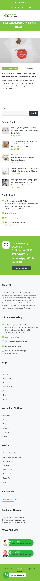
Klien (5, 391)
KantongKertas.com (22, 569)
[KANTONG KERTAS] (11, 15)
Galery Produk (8, 387)
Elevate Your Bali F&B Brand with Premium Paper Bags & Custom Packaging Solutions (22, 157)
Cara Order (7, 378)
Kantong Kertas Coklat (10, 453)
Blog (15, 68)
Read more (27, 308)
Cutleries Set (7, 474)
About (5, 370)
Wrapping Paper (8, 461)
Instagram (6, 415)
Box (4, 482)
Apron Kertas (8, 68)
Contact (5, 399)
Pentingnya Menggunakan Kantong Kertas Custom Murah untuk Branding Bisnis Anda (24, 130)
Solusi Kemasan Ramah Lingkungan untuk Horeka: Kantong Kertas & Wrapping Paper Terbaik (24, 143)
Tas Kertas (6, 465)
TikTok (5, 436)
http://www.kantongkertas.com (15, 218)
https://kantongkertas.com (14, 346)
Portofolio (6, 382)
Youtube (6, 432)
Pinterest (6, 428)
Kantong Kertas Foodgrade (12, 457)
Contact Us (21, 268)
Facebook (6, 420)
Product (5, 374)
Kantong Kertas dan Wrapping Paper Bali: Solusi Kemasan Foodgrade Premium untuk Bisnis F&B (24, 182)
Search (4, 109)
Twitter (5, 424)
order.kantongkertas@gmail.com (16, 341)
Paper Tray (7, 478)
